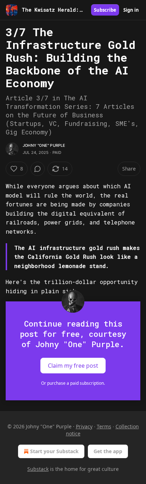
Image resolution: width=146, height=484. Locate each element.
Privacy (84, 426)
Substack (38, 469)
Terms (104, 426)
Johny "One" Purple (44, 145)
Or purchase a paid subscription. (73, 383)
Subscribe (105, 10)
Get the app (108, 451)
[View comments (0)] (37, 169)
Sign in (131, 10)
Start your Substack (54, 451)
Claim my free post (73, 365)
